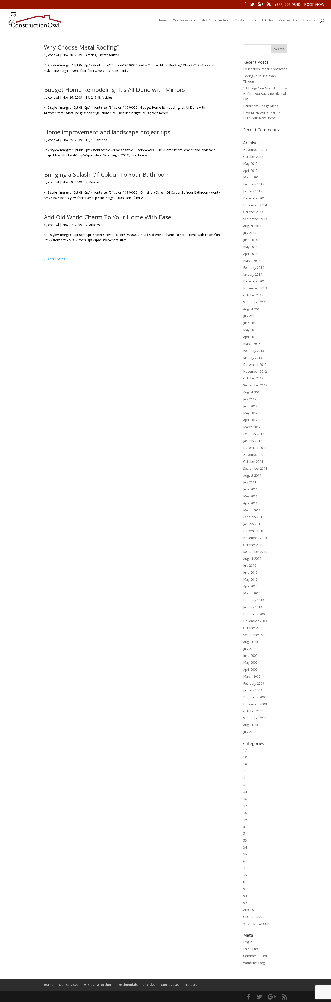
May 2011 (250, 496)
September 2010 (255, 551)
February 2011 (253, 517)
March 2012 (252, 427)
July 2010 (249, 565)
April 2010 (250, 586)
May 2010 (250, 579)
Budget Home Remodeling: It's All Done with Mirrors (114, 90)
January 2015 (252, 191)
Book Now (314, 5)
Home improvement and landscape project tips (107, 132)
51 (245, 833)
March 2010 (252, 593)
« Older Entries (54, 259)
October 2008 (253, 711)
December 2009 (255, 614)
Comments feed (255, 956)
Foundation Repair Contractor (265, 69)
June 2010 (250, 572)
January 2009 (252, 690)
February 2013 (253, 350)
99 (245, 902)
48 (245, 812)
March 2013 (252, 343)
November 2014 (255, 205)
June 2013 (250, 323)
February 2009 (253, 683)
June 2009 (250, 655)
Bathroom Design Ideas (260, 106)
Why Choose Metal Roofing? (81, 47)
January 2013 (252, 357)
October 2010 (253, 545)
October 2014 (253, 212)
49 (245, 819)
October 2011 (253, 461)
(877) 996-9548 (287, 5)
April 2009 (250, 669)
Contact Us (288, 20)
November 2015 (255, 149)
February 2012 (253, 434)
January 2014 (252, 274)
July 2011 (249, 482)
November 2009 (255, 621)
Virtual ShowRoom (256, 923)
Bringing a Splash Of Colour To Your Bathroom (107, 174)
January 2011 (252, 524)
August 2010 (252, 558)
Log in (247, 942)
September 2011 (255, 468)
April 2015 (250, 170)
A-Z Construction (215, 20)
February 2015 (253, 184)
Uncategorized (108, 55)
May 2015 (250, 163)
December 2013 (255, 281)
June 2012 (250, 406)
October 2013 (253, 295)
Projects (309, 20)
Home (162, 20)
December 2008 (255, 697)
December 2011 (255, 447)
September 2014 (255, 219)
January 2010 (252, 607)
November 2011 (255, 454)
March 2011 (252, 510)
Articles (267, 20)
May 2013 (250, 330)
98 (245, 896)
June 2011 (250, 489)
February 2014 (253, 267)
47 (245, 805)
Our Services (182, 20)
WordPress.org (254, 963)
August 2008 (252, 725)
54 (245, 847)
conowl (53, 55)
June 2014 (250, 240)
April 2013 (250, 337)
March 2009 (252, 676)
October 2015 (253, 156)
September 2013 (255, 302)
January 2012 (252, 441)
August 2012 (252, 392)
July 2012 (249, 399)
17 (87, 140)
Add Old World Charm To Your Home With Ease (107, 217)
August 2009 (252, 642)
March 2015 (252, 177)
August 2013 (252, 309)
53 (245, 840)
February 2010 (253, 600)
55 (245, 854)
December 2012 (255, 364)
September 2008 (255, 718)
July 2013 (249, 316)
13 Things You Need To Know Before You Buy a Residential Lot (265, 93)
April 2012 (250, 420)
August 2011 (252, 475)
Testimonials (245, 20)
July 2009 (249, 649)
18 (93, 140)
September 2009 (255, 635)
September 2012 (255, 385)
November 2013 (255, 288)
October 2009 (253, 628)
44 (245, 792)
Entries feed (252, 949)
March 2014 (252, 260)
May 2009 (250, 662)
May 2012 (250, 413)
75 (245, 875)
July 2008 (249, 732)
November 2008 (255, 704)
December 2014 (255, 198)
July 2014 (249, 233)
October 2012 (253, 378)
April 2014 (250, 253)
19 (87, 97)
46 (245, 799)
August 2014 (252, 226)
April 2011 (250, 503)
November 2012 (255, 371)
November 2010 (255, 538)
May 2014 (250, 246)
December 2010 (255, 531)
